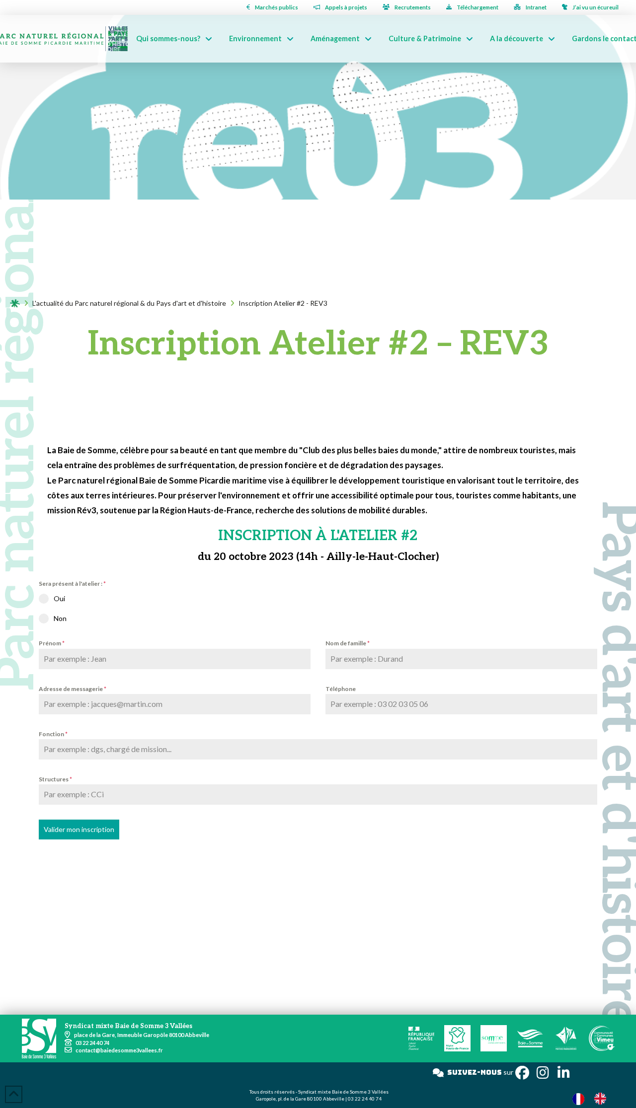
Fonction (53, 734)
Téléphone (340, 688)
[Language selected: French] (594, 1098)
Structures (55, 779)
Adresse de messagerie (72, 688)
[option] (602, 1099)
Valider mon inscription (79, 829)
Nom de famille (347, 643)
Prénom (52, 643)
